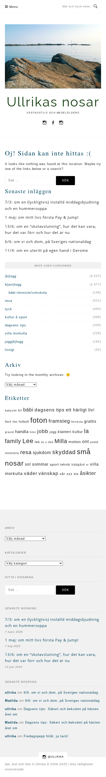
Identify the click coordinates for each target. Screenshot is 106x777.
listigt (9, 350)
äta (76, 474)
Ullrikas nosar (53, 102)
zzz (69, 474)
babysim (11, 410)
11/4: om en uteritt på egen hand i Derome (46, 250)
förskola (77, 421)
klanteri (64, 432)
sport (54, 464)
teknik (65, 464)
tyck (8, 309)
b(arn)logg (13, 284)
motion (75, 442)
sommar (40, 464)
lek (37, 442)
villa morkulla (16, 333)
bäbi (28, 409)
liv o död (47, 442)
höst (33, 432)
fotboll (24, 421)
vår (62, 474)
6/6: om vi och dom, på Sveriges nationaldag (48, 241)
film (15, 421)
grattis (90, 421)
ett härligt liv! (80, 410)
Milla (60, 441)
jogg (53, 432)
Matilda (11, 700)
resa (8, 301)
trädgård (78, 464)
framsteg (59, 421)
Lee (28, 440)
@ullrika (56, 756)
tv (87, 464)
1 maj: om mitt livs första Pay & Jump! (42, 217)
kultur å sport (16, 317)
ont (85, 441)
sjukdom (42, 452)
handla (22, 431)
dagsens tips (15, 325)
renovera (12, 453)
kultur (77, 432)
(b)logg (10, 276)
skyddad (64, 452)
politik (94, 442)
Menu (13, 7)
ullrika (10, 692)
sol (28, 464)
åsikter (88, 473)
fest (8, 421)
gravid (9, 432)
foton (38, 420)
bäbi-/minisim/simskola (28, 292)
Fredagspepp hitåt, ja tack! (46, 736)
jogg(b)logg (14, 342)
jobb (42, 431)
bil (20, 410)
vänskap (48, 473)
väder (30, 473)
